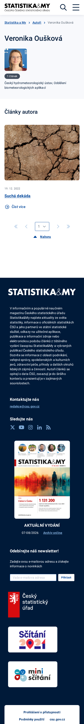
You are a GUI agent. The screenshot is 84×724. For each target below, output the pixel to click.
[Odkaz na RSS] (48, 427)
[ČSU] (28, 605)
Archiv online (52, 533)
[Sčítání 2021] (32, 639)
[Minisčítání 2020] (32, 674)
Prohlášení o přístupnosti (42, 712)
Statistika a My (15, 22)
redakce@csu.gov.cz (25, 406)
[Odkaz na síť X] (12, 427)
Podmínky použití (31, 719)
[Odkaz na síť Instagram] (30, 427)
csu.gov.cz (57, 719)
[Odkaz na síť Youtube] (21, 427)
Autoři (36, 22)
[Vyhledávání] (63, 7)
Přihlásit (66, 577)
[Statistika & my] (27, 7)
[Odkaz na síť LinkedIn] (39, 427)
